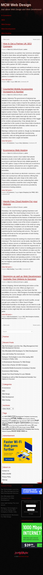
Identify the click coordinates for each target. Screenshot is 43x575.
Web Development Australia (9, 318)
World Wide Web (18, 431)
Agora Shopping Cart (25, 192)
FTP (3, 418)
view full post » (7, 79)
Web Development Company (21, 429)
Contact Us (5, 471)
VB (15, 427)
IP (8, 420)
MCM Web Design (16, 5)
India (19, 418)
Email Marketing (33, 416)
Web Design (6, 24)
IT (10, 421)
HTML (14, 418)
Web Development (8, 29)
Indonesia (25, 143)
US (10, 427)
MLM (23, 420)
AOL (20, 269)
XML (26, 431)
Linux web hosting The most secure (13, 354)
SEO (3, 20)
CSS (14, 416)
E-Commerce (6, 15)
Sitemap (4, 480)
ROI (6, 423)
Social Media (21, 425)
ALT (3, 416)
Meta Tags (19, 420)
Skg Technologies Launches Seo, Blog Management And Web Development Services (10, 491)
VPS (17, 427)
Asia (21, 143)
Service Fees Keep (13, 425)
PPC (3, 423)
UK (19, 81)
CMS (9, 416)
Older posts (5, 39)
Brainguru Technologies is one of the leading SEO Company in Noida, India (9, 510)
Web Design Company (25, 427)
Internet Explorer (26, 418)
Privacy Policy (6, 477)
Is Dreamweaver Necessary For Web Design (16, 362)
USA (12, 427)
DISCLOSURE (6, 474)
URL (7, 427)
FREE (33, 192)
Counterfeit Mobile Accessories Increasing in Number (19, 368)
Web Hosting (6, 33)
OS (31, 421)
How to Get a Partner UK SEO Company (15, 365)
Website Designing (6, 431)
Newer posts (37, 39)
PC (33, 421)
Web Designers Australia (32, 316)
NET (28, 421)
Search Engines (34, 423)
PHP (37, 420)
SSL (25, 425)
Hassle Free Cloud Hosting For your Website (16, 374)
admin (25, 49)
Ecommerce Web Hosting (15, 150)
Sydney (29, 425)
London (13, 421)
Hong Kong (7, 418)
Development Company (22, 416)
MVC (26, 420)
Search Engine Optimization (19, 423)
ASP (5, 416)
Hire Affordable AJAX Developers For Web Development (20, 351)
